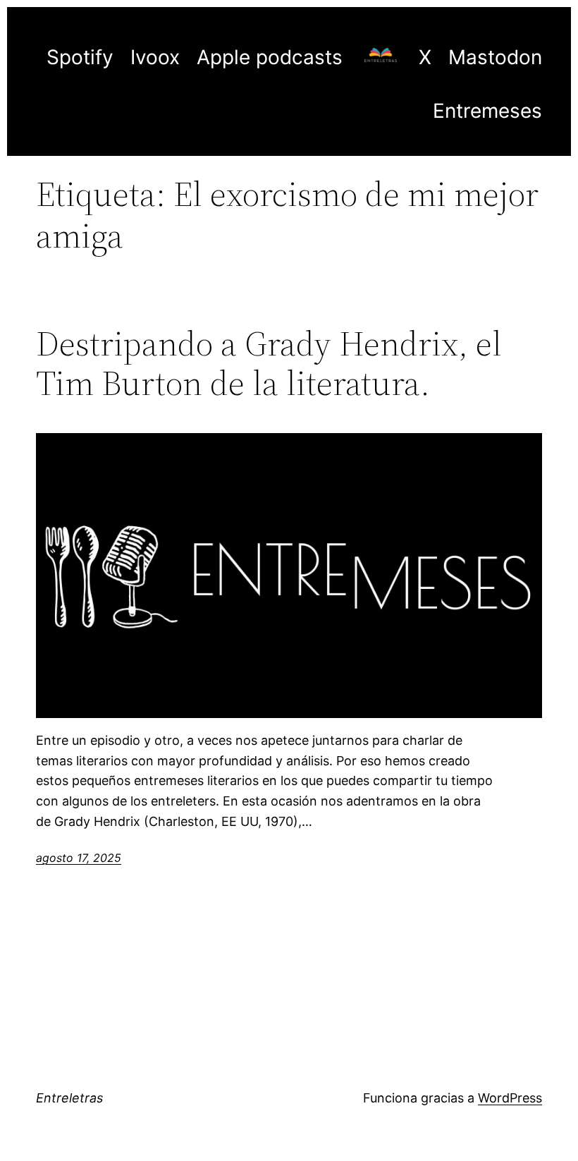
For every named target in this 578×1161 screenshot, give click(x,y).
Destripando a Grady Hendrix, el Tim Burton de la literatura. (269, 363)
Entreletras (69, 1097)
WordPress (510, 1097)
